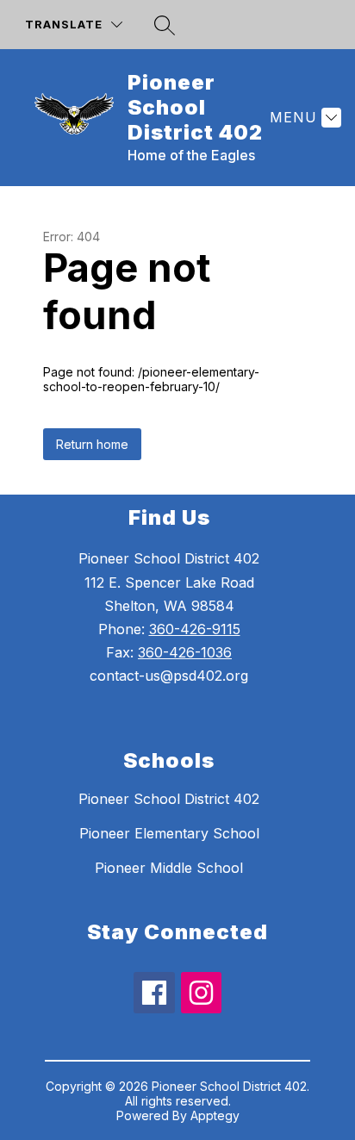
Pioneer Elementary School (169, 833)
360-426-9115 (194, 629)
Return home (92, 444)
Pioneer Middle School (169, 867)
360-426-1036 (185, 652)
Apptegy (215, 1115)
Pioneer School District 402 (168, 798)
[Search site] (164, 25)
